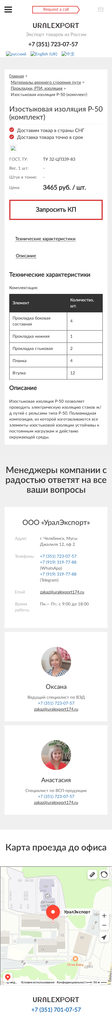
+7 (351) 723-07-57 (53, 44)
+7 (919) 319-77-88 (58, 562)
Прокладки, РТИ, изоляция (36, 88)
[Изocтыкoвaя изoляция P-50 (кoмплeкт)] (13, 148)
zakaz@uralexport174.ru (62, 592)
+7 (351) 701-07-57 (56, 1010)
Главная (16, 76)
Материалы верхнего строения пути (46, 82)
